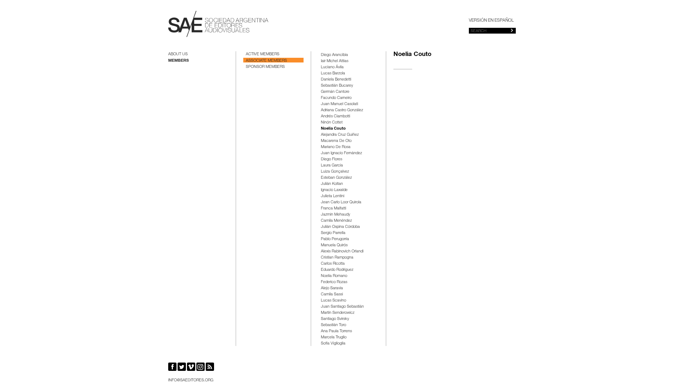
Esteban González (336, 178)
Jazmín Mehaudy (335, 215)
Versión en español (491, 20)
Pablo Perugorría (335, 239)
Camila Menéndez (336, 221)
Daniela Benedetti (336, 80)
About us (178, 54)
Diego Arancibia (334, 55)
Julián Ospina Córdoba (340, 227)
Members (178, 61)
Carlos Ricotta (333, 264)
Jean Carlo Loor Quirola (341, 202)
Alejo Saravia (332, 288)
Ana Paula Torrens (336, 331)
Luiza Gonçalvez (335, 172)
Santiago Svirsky (335, 319)
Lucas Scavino (333, 301)
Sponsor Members (265, 67)
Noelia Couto (333, 129)
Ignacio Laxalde (334, 190)
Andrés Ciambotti (335, 116)
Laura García (332, 166)
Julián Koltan (332, 184)
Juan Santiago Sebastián (342, 307)
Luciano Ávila (332, 67)
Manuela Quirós (334, 245)
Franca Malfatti (333, 209)
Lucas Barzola (333, 73)
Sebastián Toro (333, 325)
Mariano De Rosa (335, 147)
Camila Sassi (332, 294)
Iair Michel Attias (334, 61)
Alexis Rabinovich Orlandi (342, 252)
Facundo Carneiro (336, 98)
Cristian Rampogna (337, 258)
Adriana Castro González (342, 110)
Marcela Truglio (333, 337)
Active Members (262, 54)
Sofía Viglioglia (333, 344)
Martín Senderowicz (337, 313)
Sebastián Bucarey (337, 86)
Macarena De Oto (336, 141)
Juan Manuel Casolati (339, 104)
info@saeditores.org (190, 380)
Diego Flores (331, 159)
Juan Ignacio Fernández (341, 153)
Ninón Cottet (332, 123)
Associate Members (266, 61)
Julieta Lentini (332, 196)
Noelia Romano (334, 276)
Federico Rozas (334, 282)
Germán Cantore (335, 92)
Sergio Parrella (333, 233)
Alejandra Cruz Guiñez (340, 135)
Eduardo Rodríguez (337, 270)
